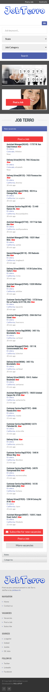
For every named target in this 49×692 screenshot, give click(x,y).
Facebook (8, 672)
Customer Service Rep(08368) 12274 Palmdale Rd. (22, 425)
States (6, 554)
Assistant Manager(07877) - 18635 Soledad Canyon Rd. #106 (24, 393)
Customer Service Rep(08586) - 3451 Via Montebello (23, 331)
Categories (8, 560)
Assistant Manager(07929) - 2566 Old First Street (24, 316)
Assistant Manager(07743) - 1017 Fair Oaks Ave (24, 223)
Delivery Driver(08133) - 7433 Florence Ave (24, 175)
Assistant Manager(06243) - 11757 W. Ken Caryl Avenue (24, 145)
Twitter (7, 663)
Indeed (6, 643)
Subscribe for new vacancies (25, 531)
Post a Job (29, 2)
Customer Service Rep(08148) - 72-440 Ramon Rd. (22, 207)
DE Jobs (7, 651)
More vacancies (24, 545)
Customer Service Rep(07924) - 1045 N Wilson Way (22, 453)
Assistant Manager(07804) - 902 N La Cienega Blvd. (22, 192)
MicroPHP (17, 683)
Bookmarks (43, 2)
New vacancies (10, 129)
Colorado (10, 151)
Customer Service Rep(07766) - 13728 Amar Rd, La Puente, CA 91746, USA (24, 300)
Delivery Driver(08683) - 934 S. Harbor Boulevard (22, 378)
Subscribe (8, 626)
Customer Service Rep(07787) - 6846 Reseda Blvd (22, 409)
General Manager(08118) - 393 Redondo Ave (23, 254)
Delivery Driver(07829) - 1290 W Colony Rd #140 (24, 500)
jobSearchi (16, 590)
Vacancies (8, 618)
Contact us (8, 606)
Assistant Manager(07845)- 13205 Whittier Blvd (24, 285)
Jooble (6, 647)
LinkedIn (7, 667)
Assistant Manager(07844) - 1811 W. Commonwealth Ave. (21, 347)
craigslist (7, 639)
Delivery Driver (12, 439)
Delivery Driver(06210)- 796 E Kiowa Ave (23, 159)
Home (6, 602)
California (11, 183)
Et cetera (10, 149)
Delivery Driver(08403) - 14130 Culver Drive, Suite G (24, 269)
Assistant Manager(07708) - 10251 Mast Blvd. (23, 238)
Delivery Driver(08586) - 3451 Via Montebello (20, 362)
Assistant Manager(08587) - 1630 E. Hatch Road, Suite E (24, 515)
